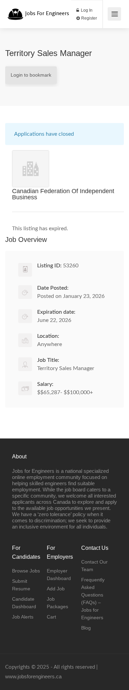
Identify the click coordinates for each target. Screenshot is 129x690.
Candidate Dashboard (24, 602)
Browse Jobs (26, 571)
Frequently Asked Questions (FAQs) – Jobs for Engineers (93, 598)
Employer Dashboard (59, 574)
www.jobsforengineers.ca (33, 676)
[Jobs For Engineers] (15, 10)
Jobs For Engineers (47, 13)
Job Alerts (22, 617)
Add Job (56, 588)
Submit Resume (21, 584)
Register (88, 18)
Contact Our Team (94, 565)
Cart (51, 617)
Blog (86, 628)
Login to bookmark (31, 75)
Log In (86, 10)
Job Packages (57, 602)
